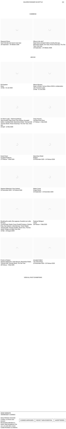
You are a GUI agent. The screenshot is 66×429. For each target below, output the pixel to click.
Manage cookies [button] (27, 420)
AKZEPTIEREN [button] (59, 420)
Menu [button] (63, 2)
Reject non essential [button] (44, 420)
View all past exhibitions (33, 277)
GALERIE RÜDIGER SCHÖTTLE (33, 2)
